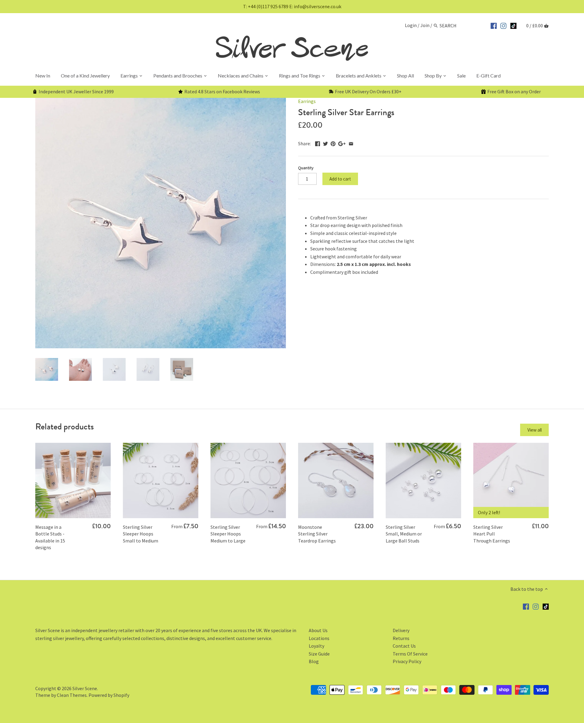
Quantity (306, 167)
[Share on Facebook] (317, 143)
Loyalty (316, 646)
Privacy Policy (407, 661)
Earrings (307, 101)
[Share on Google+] (342, 143)
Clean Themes (72, 695)
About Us (318, 630)
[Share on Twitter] (325, 143)
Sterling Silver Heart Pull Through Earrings (491, 534)
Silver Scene (84, 688)
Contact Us (404, 646)
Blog (314, 661)
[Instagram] (503, 25)
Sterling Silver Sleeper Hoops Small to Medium (140, 534)
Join (424, 25)
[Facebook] (494, 25)
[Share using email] (351, 143)
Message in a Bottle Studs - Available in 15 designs (50, 537)
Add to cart (340, 179)
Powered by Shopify (109, 695)
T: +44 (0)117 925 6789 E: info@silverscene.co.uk (292, 6)
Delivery (401, 630)
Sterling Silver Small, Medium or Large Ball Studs (404, 534)
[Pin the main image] (333, 143)
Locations (319, 638)
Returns (401, 638)
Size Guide (319, 654)
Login (411, 25)
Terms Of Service (410, 654)
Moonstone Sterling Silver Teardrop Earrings (317, 534)
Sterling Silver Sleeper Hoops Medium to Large (227, 534)
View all (534, 430)
